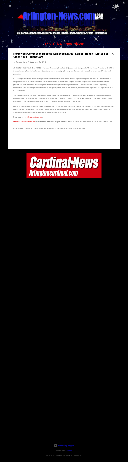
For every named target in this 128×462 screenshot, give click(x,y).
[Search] (118, 7)
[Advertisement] (64, 426)
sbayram (69, 450)
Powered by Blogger (65, 445)
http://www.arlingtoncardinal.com (24, 122)
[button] (113, 54)
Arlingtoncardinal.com (34, 117)
